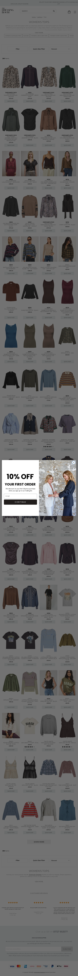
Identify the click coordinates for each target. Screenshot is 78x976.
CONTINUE (20, 502)
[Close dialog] (73, 462)
